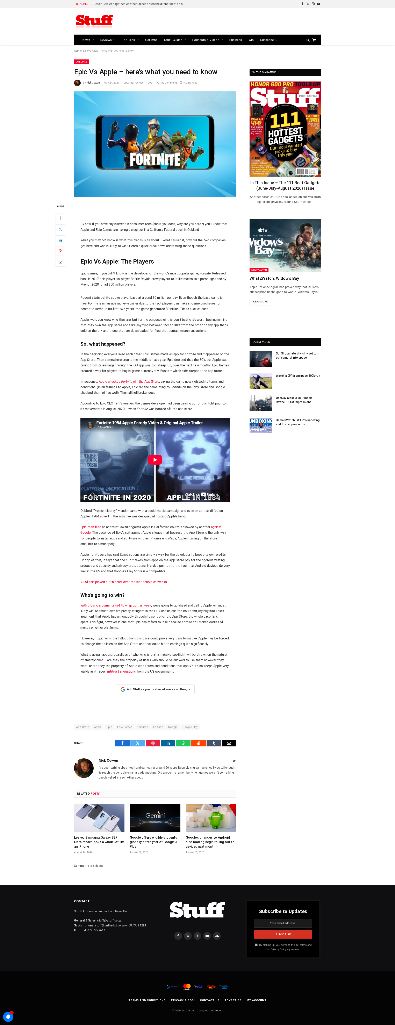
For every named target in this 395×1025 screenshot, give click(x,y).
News (86, 40)
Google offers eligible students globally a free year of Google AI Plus (154, 842)
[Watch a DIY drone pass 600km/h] (261, 381)
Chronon (217, 1010)
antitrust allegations (121, 671)
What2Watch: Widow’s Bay (274, 278)
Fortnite (158, 727)
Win (251, 40)
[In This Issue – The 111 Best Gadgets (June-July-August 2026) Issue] (285, 129)
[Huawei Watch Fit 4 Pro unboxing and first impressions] (261, 425)
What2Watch (259, 270)
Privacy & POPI (183, 1000)
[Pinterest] (60, 251)
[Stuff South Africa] (94, 21)
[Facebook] (60, 218)
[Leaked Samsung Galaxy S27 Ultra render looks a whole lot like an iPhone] (99, 818)
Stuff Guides (173, 40)
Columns (151, 40)
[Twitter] (60, 229)
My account (257, 1000)
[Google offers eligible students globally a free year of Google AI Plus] (155, 818)
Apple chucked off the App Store (129, 382)
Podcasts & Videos (205, 40)
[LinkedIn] (60, 240)
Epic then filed (90, 527)
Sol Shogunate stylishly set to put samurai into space (296, 355)
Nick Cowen (93, 82)
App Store (82, 727)
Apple (98, 727)
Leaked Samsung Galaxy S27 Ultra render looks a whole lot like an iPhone (99, 842)
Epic (109, 727)
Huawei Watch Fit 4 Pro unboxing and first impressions (297, 422)
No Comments (169, 82)
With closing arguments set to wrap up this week (115, 605)
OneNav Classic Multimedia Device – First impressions (294, 400)
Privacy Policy (278, 949)
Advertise (233, 1000)
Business (235, 40)
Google (172, 727)
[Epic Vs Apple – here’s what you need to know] (155, 144)
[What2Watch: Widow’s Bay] (285, 245)
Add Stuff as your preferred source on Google (158, 689)
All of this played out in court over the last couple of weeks (123, 582)
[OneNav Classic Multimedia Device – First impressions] (261, 403)
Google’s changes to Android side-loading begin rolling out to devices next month (210, 842)
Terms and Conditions (147, 1000)
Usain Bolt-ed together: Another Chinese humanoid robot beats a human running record (141, 4)
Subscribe (267, 40)
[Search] (308, 39)
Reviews (106, 40)
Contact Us (210, 1000)
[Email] (60, 261)
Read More (260, 301)
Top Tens (128, 40)
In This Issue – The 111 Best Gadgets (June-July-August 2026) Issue (285, 185)
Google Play (190, 727)
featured (142, 727)
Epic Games (124, 727)
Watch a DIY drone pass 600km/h (298, 375)
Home (77, 50)
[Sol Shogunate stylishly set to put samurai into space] (261, 359)
